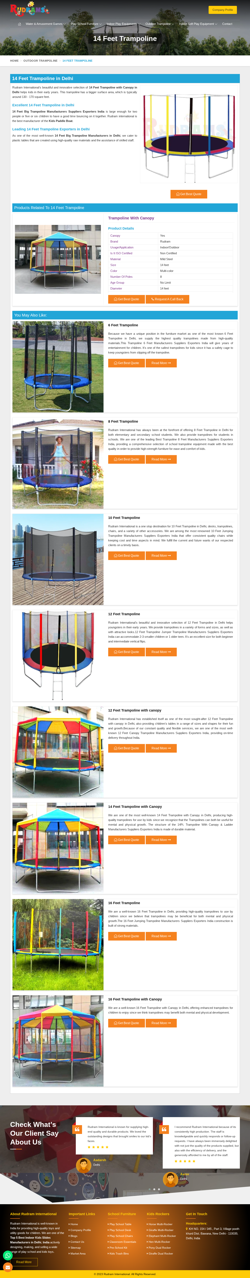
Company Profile (222, 9)
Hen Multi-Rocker (159, 1241)
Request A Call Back (168, 299)
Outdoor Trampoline (158, 23)
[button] (149, 1189)
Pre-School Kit (118, 1247)
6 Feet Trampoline (123, 325)
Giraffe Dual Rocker (160, 1253)
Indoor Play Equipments (122, 23)
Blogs (73, 1235)
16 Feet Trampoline (124, 903)
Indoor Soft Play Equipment (196, 23)
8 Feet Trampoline (123, 421)
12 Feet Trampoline (124, 614)
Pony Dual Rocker (159, 1247)
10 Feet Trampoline (124, 518)
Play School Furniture (84, 23)
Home (14, 60)
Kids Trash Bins (119, 1253)
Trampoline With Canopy (131, 218)
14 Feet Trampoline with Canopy (135, 807)
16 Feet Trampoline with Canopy (135, 999)
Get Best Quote (128, 299)
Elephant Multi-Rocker (162, 1235)
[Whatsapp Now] (8, 1255)
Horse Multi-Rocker (160, 1224)
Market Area (78, 1253)
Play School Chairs (121, 1235)
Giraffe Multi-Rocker (160, 1230)
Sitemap (75, 1247)
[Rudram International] (47, 9)
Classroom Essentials (122, 1241)
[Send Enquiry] (8, 1267)
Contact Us (77, 1241)
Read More (160, 363)
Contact (227, 23)
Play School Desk (120, 1230)
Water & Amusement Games (44, 23)
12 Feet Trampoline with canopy (134, 710)
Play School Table (120, 1224)
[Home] (19, 24)
